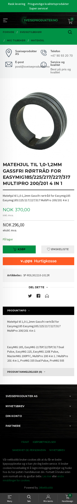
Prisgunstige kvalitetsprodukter (48, 4)
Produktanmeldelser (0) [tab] (24, 372)
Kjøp (21, 249)
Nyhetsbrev (57, 450)
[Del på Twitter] (30, 297)
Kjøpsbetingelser (44, 442)
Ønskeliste (59, 249)
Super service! (38, 8)
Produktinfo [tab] (16, 310)
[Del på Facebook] (38, 297)
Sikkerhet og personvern (29, 450)
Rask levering (16, 4)
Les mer (47, 476)
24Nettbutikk (45, 487)
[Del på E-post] (47, 297)
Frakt (25, 442)
